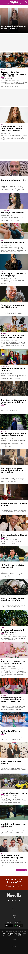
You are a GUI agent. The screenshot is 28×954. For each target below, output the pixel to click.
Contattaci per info (14, 886)
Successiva (21, 870)
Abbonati (9, 922)
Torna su (14, 946)
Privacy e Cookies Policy (14, 941)
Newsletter (18, 922)
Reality (14, 908)
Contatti (14, 939)
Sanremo (14, 915)
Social (14, 910)
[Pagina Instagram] (26, 1)
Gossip (14, 912)
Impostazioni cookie (14, 944)
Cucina (14, 917)
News (14, 905)
